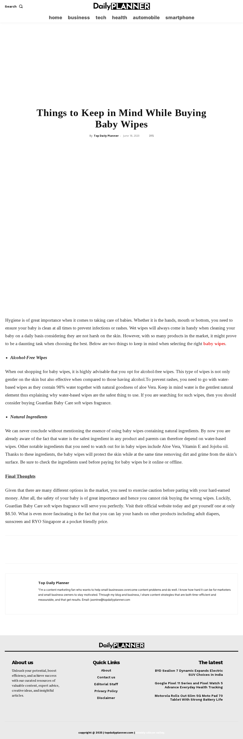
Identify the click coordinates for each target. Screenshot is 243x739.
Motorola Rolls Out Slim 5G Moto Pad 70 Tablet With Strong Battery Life (189, 698)
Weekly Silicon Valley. (150, 732)
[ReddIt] (143, 146)
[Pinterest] (110, 146)
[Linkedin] (132, 146)
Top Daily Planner (106, 135)
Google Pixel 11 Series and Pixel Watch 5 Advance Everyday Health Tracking (189, 685)
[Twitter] (234, 6)
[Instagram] (225, 6)
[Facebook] (88, 146)
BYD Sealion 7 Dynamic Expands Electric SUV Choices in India (189, 672)
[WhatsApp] (121, 146)
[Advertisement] (121, 68)
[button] (15, 6)
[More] (154, 146)
